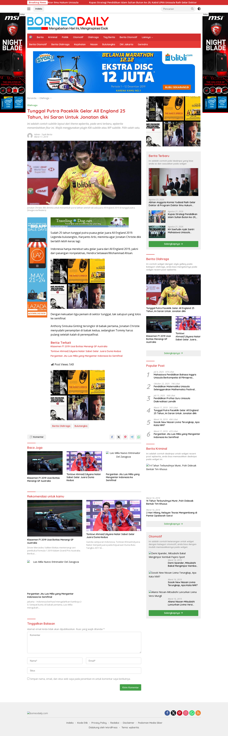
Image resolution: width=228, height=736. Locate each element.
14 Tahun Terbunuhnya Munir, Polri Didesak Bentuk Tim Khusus (169, 502)
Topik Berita (47, 134)
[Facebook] (167, 713)
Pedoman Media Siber (150, 722)
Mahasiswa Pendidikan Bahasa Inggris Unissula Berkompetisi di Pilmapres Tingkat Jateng (175, 376)
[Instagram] (185, 713)
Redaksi (114, 722)
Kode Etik (82, 722)
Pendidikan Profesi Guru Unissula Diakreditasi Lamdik (172, 400)
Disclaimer (128, 722)
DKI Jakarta (126, 44)
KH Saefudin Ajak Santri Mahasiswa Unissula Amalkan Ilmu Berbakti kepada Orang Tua (181, 231)
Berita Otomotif (128, 37)
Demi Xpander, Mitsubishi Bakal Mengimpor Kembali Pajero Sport (182, 564)
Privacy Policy (99, 722)
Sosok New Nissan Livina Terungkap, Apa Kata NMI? (176, 424)
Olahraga (93, 37)
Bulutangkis (108, 44)
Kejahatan (80, 44)
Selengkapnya (172, 243)
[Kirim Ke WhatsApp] (138, 437)
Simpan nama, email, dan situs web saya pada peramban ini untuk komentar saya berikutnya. (80, 678)
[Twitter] (173, 713)
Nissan (94, 44)
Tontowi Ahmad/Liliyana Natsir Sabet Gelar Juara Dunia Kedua (86, 351)
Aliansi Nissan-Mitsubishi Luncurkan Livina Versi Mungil (181, 603)
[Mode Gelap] (199, 9)
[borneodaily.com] (68, 22)
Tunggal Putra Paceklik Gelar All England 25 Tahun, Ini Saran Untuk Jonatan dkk (170, 310)
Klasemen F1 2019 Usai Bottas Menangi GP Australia (79, 346)
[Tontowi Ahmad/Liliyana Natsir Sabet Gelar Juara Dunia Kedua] (84, 461)
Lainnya (146, 37)
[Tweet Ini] (118, 437)
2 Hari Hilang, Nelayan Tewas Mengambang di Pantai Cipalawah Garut (171, 514)
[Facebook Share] (112, 437)
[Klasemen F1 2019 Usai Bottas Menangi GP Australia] (45, 463)
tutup (22, 14)
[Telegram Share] (132, 437)
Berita (40, 37)
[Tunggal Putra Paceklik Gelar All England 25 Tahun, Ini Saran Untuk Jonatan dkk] (173, 289)
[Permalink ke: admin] (30, 135)
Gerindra (143, 44)
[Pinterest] (179, 713)
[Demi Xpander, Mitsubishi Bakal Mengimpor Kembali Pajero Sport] (173, 555)
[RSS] (198, 713)
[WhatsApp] (192, 713)
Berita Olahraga (60, 44)
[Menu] (29, 9)
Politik (65, 37)
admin (37, 134)
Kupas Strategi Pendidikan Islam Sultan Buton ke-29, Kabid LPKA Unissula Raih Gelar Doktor (106, 2)
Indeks (38, 8)
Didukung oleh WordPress (103, 727)
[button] (192, 8)
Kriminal (52, 37)
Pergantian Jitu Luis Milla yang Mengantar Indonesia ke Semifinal (87, 355)
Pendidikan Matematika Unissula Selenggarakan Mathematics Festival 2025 (174, 388)
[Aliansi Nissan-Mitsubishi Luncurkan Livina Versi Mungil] (173, 594)
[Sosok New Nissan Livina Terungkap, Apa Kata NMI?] (173, 574)
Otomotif (78, 37)
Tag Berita (109, 37)
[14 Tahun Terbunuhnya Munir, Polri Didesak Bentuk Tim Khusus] (173, 479)
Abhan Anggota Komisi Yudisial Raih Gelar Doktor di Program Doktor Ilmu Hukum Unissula (172, 204)
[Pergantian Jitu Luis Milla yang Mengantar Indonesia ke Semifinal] (123, 461)
